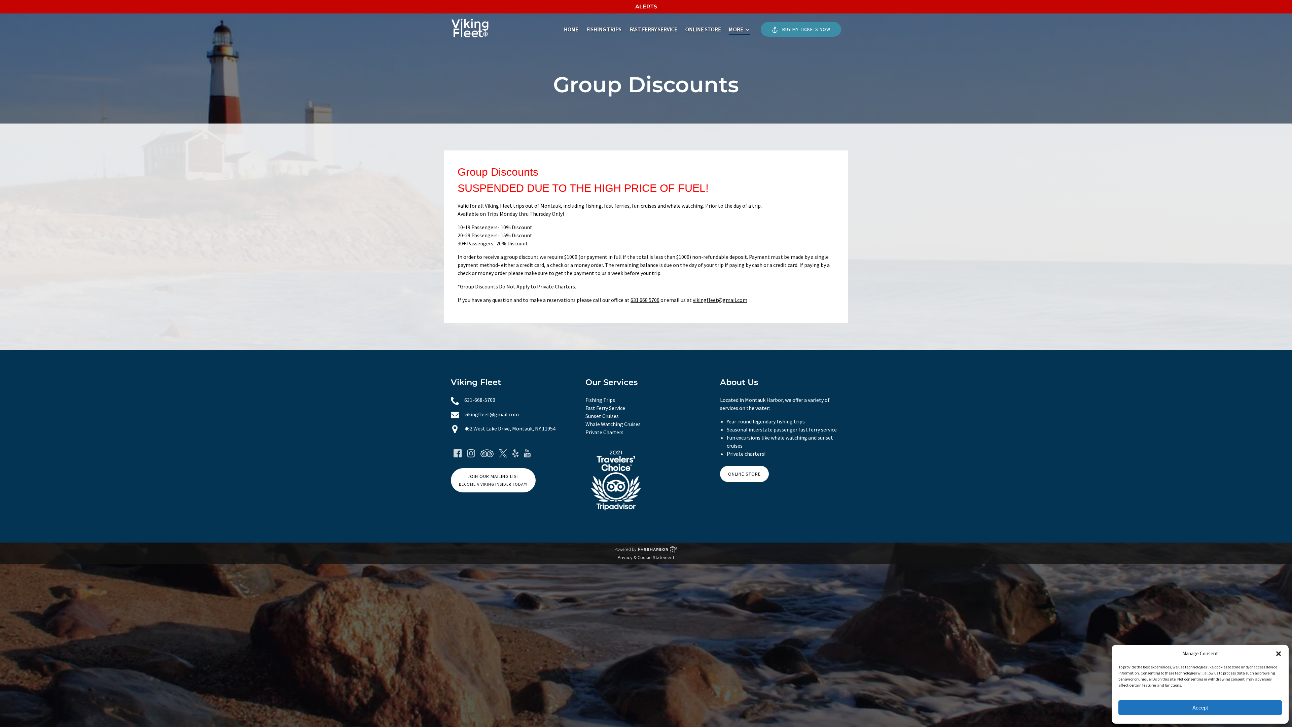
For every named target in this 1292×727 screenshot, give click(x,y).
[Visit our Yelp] (515, 453)
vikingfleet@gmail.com (720, 300)
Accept (1200, 708)
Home (571, 29)
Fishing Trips (603, 29)
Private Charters (604, 432)
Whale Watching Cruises (613, 424)
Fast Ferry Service (653, 29)
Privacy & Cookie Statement (646, 557)
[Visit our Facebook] (458, 453)
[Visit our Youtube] (527, 453)
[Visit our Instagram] (471, 453)
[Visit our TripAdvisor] (487, 453)
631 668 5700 (645, 300)
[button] (1278, 653)
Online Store (703, 29)
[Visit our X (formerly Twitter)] (503, 453)
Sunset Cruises (602, 416)
